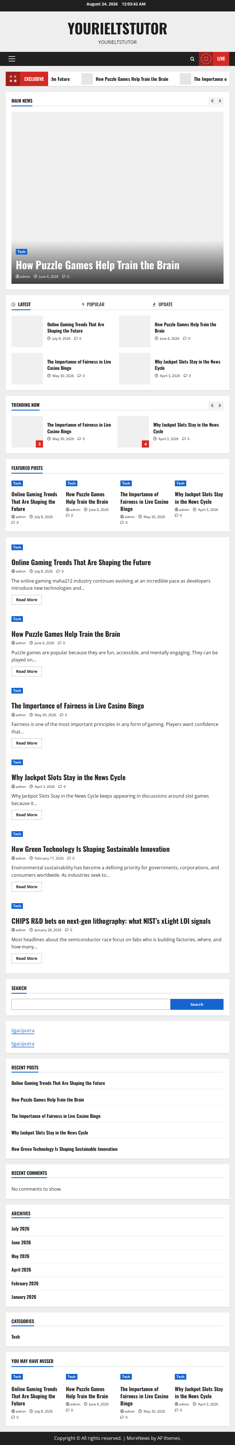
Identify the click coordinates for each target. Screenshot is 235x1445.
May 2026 (20, 1256)
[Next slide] (220, 101)
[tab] (46, 305)
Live (221, 58)
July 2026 (20, 1228)
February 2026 (25, 1283)
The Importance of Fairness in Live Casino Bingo (27, 368)
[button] (12, 59)
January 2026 (23, 1296)
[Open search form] (192, 59)
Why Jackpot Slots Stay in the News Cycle (134, 368)
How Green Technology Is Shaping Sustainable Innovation (90, 848)
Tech (21, 251)
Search (19, 988)
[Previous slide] (212, 101)
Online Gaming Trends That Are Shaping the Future (27, 331)
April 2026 (21, 1269)
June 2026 (21, 1242)
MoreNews (138, 1438)
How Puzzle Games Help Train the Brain (117, 78)
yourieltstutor (117, 27)
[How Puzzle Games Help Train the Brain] (117, 198)
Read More (29, 601)
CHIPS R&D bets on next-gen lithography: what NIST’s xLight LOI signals (111, 920)
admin (25, 276)
